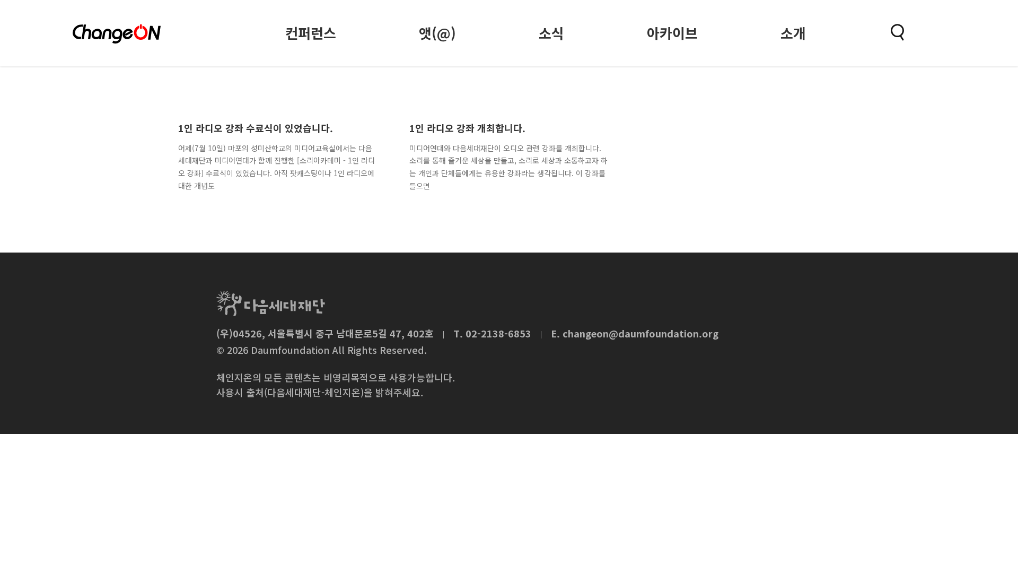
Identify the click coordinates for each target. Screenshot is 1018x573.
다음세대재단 (270, 303)
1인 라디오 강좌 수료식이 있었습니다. (255, 128)
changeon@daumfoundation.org (640, 333)
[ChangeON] (116, 34)
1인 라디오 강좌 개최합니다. (467, 128)
